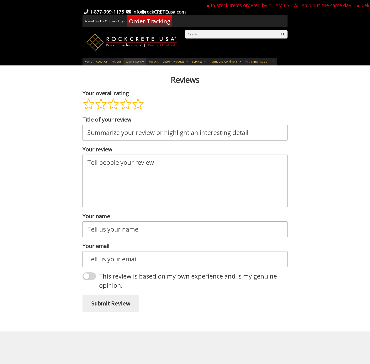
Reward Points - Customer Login (104, 21)
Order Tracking (149, 21)
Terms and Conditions (224, 61)
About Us (102, 61)
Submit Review (134, 61)
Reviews (116, 61)
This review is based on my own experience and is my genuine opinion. (188, 281)
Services (197, 61)
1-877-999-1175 (107, 11)
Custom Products (173, 61)
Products (153, 61)
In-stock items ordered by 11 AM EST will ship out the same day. (276, 5)
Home (88, 61)
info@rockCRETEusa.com (159, 11)
